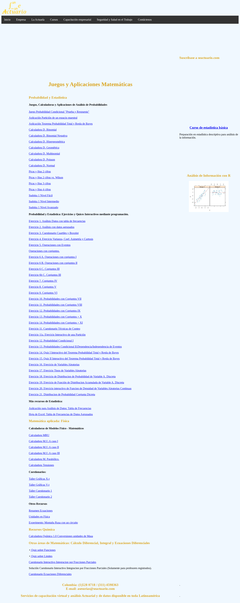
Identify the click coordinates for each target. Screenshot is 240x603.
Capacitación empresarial (77, 19)
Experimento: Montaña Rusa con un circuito (53, 522)
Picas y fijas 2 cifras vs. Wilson (46, 177)
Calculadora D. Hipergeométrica (47, 141)
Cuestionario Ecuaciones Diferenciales (50, 574)
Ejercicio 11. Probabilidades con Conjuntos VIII (55, 304)
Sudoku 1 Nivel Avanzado (43, 207)
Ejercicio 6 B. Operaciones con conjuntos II (53, 262)
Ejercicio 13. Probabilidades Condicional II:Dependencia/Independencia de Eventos (75, 346)
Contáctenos (145, 19)
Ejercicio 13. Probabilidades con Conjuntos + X (55, 316)
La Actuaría (37, 19)
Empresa (21, 19)
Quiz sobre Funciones (43, 550)
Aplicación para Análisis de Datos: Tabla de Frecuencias (60, 408)
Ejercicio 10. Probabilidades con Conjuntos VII (55, 298)
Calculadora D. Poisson (42, 159)
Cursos (54, 19)
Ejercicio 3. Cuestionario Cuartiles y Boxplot (54, 233)
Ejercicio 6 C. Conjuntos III (44, 268)
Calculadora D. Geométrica (44, 147)
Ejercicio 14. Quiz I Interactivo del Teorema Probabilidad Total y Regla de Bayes (74, 352)
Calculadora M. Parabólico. (44, 459)
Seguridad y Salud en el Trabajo (114, 19)
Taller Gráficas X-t (39, 478)
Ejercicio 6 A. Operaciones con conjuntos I (52, 256)
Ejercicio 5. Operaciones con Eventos (49, 244)
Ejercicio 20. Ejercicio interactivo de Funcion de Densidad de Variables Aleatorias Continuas (80, 388)
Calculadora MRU (39, 435)
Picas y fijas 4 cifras (40, 189)
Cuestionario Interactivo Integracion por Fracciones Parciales (62, 562)
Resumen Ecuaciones (41, 510)
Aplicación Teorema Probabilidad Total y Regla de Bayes (61, 123)
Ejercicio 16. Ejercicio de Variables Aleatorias (54, 364)
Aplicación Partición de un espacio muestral (53, 117)
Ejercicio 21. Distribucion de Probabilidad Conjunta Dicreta (62, 394)
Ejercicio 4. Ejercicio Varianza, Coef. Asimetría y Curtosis (61, 239)
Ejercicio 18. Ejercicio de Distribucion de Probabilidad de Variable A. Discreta (72, 376)
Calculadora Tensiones (41, 465)
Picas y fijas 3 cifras (40, 183)
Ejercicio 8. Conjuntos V (42, 286)
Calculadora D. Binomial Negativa (48, 135)
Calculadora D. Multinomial (44, 153)
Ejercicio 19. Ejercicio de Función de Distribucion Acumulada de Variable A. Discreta (76, 382)
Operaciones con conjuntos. (44, 250)
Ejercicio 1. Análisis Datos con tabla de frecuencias (57, 221)
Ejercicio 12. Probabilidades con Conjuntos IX (54, 310)
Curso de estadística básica (209, 127)
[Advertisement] (90, 52)
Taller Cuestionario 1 (40, 490)
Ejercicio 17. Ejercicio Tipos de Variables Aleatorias (57, 370)
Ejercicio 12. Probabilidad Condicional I (51, 340)
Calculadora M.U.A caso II (44, 447)
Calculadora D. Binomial (43, 129)
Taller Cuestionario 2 (40, 496)
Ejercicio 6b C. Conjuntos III (45, 274)
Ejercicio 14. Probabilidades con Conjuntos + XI (56, 322)
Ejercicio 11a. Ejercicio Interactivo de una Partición (57, 334)
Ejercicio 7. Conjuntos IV (43, 280)
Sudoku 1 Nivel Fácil (41, 195)
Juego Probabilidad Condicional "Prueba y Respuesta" (59, 111)
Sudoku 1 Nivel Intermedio (44, 201)
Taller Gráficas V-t (39, 484)
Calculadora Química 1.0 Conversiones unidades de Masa (61, 536)
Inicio (7, 19)
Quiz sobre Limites (41, 556)
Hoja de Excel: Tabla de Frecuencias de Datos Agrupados (61, 414)
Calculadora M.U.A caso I (43, 441)
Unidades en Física (39, 516)
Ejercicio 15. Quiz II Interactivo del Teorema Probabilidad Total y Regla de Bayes (74, 358)
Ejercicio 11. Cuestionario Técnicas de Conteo (54, 328)
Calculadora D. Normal (42, 165)
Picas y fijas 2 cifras (40, 171)
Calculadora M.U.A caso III (44, 453)
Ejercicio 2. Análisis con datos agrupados (51, 227)
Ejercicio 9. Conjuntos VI (43, 292)
